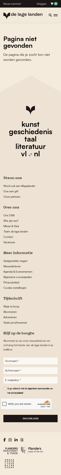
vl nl (30, 153)
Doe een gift (10, 191)
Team (15, 231)
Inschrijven (30, 418)
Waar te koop (11, 306)
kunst (30, 124)
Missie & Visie (11, 226)
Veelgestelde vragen (15, 261)
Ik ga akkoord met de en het (30, 390)
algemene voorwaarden (39, 388)
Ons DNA (9, 215)
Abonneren (10, 311)
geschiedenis (30, 131)
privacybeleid (17, 392)
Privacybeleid (11, 282)
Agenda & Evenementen (17, 271)
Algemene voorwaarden (17, 277)
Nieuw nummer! (12, 3)
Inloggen (41, 3)
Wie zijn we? (10, 220)
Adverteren (10, 317)
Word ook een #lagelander (19, 186)
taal (30, 138)
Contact (8, 237)
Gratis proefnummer (15, 322)
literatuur (30, 146)
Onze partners (11, 196)
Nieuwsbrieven (12, 266)
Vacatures (9, 242)
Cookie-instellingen (14, 287)
